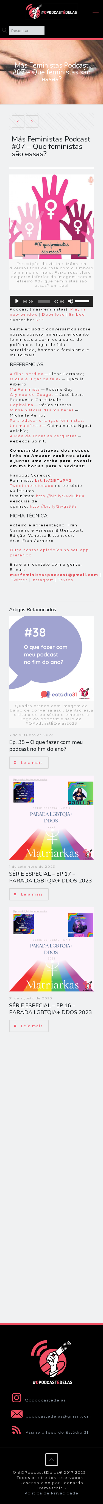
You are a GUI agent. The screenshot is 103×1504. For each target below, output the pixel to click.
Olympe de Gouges (32, 394)
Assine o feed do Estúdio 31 (56, 1432)
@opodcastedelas (45, 1400)
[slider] (82, 301)
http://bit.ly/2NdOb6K (60, 496)
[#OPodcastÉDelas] (51, 11)
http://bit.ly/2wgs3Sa (53, 506)
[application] (51, 301)
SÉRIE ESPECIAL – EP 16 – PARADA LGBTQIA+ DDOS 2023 (50, 1009)
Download (53, 314)
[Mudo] (70, 301)
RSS (40, 320)
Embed (77, 314)
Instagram (43, 580)
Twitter (19, 580)
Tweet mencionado (32, 485)
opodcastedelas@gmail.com (57, 1416)
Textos (65, 580)
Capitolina (22, 405)
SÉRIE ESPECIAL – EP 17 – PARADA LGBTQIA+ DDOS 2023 (50, 877)
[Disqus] (51, 1107)
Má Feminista (25, 389)
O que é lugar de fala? (35, 379)
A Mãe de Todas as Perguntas (43, 436)
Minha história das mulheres (42, 410)
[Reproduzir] (17, 301)
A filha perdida (27, 374)
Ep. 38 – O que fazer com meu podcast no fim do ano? (46, 746)
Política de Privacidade (52, 1493)
